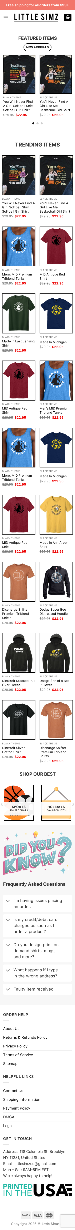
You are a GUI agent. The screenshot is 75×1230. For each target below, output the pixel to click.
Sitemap (10, 1063)
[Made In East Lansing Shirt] (18, 313)
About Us (11, 1028)
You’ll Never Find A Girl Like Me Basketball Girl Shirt (55, 106)
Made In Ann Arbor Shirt (54, 545)
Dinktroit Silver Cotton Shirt (13, 750)
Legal (7, 1126)
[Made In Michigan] (56, 313)
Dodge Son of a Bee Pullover (55, 683)
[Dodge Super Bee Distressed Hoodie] (56, 581)
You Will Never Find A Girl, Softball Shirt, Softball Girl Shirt (18, 106)
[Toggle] (7, 901)
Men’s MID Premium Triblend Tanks (17, 276)
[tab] (37, 47)
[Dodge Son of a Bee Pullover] (56, 652)
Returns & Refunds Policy (25, 1037)
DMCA (8, 1117)
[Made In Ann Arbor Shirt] (56, 514)
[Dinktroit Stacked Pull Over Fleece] (18, 652)
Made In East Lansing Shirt (18, 343)
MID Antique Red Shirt (52, 276)
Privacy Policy (15, 1046)
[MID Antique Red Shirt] (56, 246)
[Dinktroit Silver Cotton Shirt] (18, 719)
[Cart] (67, 17)
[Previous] (4, 86)
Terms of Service (18, 1055)
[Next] (70, 86)
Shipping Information (21, 1099)
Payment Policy (16, 1108)
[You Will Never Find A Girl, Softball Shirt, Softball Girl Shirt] (19, 74)
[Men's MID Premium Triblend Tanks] (18, 246)
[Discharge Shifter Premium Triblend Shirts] (18, 581)
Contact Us (13, 1090)
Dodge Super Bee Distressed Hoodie (54, 611)
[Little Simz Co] (36, 17)
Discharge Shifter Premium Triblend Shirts (15, 613)
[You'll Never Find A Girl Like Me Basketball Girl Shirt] (55, 74)
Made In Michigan (53, 342)
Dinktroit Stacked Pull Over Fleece (18, 683)
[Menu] (6, 17)
